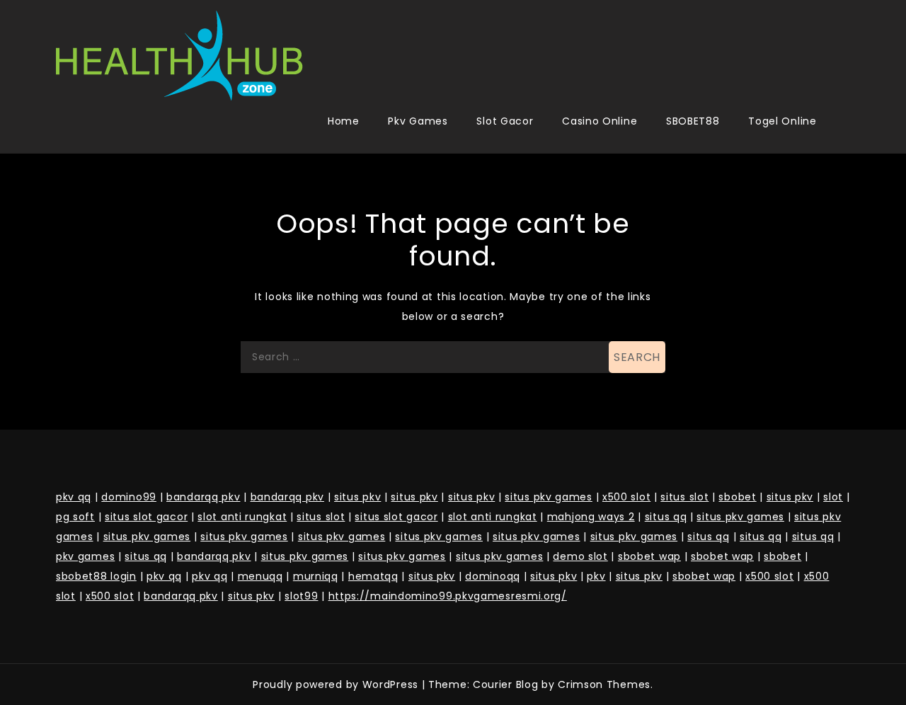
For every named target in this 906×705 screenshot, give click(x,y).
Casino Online (599, 121)
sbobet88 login (96, 576)
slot (833, 497)
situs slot (684, 497)
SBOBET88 (693, 121)
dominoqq (492, 576)
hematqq (373, 576)
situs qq (666, 517)
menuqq (260, 576)
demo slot (580, 556)
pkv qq (73, 497)
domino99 (128, 497)
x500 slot (626, 497)
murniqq (315, 576)
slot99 (301, 596)
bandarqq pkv (203, 497)
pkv (596, 576)
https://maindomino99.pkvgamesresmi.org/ (447, 596)
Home (344, 121)
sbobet (737, 497)
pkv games (85, 556)
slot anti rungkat (242, 517)
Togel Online (782, 121)
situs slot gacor (146, 517)
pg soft (75, 517)
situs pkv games (548, 497)
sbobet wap (649, 556)
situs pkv (357, 497)
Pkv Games (417, 121)
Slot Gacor (504, 121)
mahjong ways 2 (591, 517)
